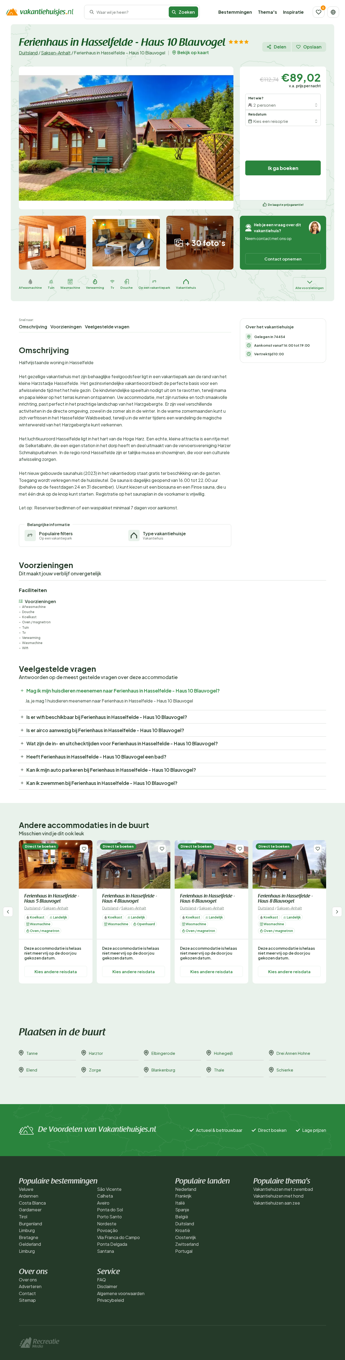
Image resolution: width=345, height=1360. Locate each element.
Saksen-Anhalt (56, 52)
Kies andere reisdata (55, 971)
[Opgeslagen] (319, 12)
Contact (27, 1293)
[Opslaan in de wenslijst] (84, 848)
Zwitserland (187, 1244)
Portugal (183, 1251)
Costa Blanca (32, 1203)
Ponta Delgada (112, 1244)
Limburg (27, 1230)
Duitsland (28, 52)
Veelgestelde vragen (107, 326)
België (181, 1216)
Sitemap (27, 1300)
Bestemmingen (235, 12)
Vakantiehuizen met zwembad (283, 1189)
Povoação (107, 1230)
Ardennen (28, 1196)
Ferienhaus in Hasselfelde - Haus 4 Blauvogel (129, 899)
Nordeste (106, 1223)
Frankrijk (183, 1196)
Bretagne (28, 1237)
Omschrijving (33, 326)
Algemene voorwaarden (120, 1293)
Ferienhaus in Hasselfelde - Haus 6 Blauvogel (207, 899)
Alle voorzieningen (309, 288)
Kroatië (182, 1230)
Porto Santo (109, 1216)
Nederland (185, 1189)
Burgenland (30, 1223)
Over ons (28, 1279)
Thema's (267, 12)
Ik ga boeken (283, 168)
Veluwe (26, 1189)
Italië (180, 1203)
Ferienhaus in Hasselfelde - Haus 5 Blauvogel (51, 899)
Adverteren (30, 1286)
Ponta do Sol (110, 1209)
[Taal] (333, 12)
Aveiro (103, 1203)
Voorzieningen (66, 326)
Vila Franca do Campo (118, 1237)
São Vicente (109, 1189)
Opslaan (312, 47)
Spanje (182, 1209)
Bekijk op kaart (193, 52)
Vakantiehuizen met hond (278, 1196)
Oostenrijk (185, 1237)
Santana (105, 1251)
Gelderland (30, 1244)
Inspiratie (293, 12)
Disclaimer (107, 1286)
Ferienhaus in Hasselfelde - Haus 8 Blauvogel (285, 899)
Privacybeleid (110, 1300)
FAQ (101, 1279)
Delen (280, 47)
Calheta (105, 1196)
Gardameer (30, 1209)
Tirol (23, 1216)
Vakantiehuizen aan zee (276, 1203)
